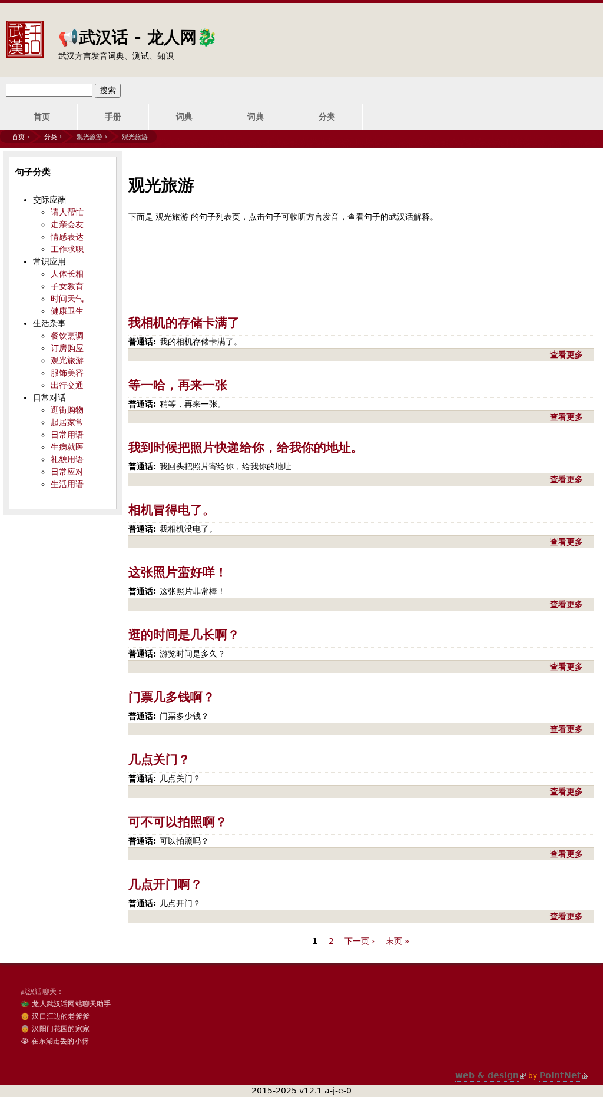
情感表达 (67, 236)
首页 (42, 116)
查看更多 (568, 354)
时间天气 (67, 298)
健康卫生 (67, 311)
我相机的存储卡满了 (184, 323)
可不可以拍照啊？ (177, 822)
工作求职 (67, 249)
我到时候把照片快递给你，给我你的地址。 (245, 447)
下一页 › (359, 941)
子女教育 (67, 286)
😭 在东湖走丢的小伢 (55, 1041)
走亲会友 (67, 224)
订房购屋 (67, 348)
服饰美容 (67, 372)
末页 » (398, 941)
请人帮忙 (67, 212)
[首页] (25, 30)
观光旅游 (67, 360)
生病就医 (67, 447)
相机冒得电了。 (171, 510)
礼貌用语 (67, 459)
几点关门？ (159, 760)
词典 (184, 116)
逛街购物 (67, 410)
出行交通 (67, 385)
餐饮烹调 (67, 335)
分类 (327, 116)
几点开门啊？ (165, 884)
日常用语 (67, 434)
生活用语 (67, 484)
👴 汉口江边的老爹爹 (55, 1016)
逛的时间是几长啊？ (184, 635)
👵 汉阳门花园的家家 (55, 1029)
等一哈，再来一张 (177, 385)
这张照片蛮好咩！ (177, 572)
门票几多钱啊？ (171, 697)
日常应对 (67, 471)
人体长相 (67, 274)
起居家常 (67, 422)
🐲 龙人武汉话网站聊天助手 (66, 1004)
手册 (113, 116)
